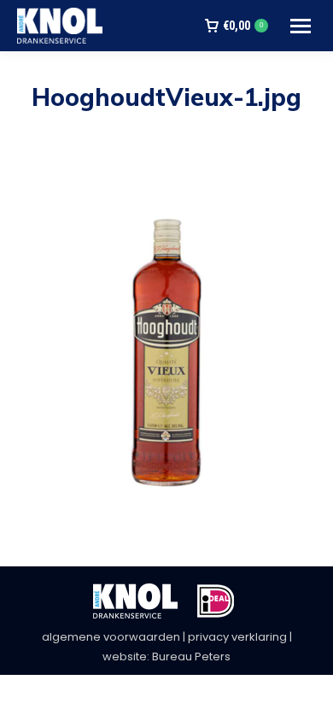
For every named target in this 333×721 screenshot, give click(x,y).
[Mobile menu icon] (300, 26)
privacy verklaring (237, 637)
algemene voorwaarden (111, 637)
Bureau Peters (191, 656)
